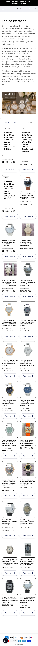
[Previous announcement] (2, 3)
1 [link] (12, 623)
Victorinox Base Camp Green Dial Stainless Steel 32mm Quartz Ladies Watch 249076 (9, 442)
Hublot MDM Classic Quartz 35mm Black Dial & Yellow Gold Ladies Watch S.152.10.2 (27, 482)
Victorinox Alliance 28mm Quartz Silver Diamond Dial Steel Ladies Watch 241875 (27, 363)
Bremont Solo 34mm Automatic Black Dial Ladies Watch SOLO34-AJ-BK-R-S (10, 141)
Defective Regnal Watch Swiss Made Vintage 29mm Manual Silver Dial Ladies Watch (10, 562)
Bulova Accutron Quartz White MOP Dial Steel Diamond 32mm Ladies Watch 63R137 (28, 599)
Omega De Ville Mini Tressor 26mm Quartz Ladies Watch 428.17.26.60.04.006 (9, 283)
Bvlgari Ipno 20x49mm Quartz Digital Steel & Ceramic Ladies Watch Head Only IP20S (27, 562)
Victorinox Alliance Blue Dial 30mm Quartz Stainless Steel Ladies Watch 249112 (27, 403)
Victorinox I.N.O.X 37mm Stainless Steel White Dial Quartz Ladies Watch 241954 (10, 363)
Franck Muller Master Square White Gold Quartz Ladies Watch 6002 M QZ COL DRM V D (28, 442)
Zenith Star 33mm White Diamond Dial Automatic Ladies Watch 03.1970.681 (9, 522)
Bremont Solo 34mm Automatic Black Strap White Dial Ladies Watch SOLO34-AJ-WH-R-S (28, 142)
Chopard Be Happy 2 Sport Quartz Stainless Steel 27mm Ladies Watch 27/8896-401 (10, 599)
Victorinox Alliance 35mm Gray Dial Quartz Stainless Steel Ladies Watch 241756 (27, 283)
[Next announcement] (36, 3)
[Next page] (25, 623)
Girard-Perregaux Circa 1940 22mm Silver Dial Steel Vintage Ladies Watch (27, 522)
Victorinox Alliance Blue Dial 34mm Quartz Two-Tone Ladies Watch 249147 (9, 403)
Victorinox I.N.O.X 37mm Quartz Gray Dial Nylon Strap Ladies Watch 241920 (28, 323)
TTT (21, 645)
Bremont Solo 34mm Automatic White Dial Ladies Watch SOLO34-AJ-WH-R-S (9, 243)
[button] (2, 8)
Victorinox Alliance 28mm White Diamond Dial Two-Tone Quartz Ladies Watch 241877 (9, 323)
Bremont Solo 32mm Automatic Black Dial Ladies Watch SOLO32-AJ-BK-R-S (27, 196)
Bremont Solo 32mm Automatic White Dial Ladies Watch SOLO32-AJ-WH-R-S (10, 190)
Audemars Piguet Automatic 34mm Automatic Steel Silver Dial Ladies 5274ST (27, 243)
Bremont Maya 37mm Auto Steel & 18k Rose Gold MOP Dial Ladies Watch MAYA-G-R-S (9, 482)
